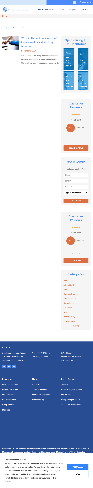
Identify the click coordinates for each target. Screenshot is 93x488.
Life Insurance (8, 395)
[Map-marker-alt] (4, 366)
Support (72, 9)
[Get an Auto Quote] (69, 59)
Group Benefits (8, 405)
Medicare (6, 410)
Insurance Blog (38, 400)
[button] (72, 253)
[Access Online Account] (83, 81)
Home (4, 16)
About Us (35, 384)
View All (76, 326)
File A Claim (66, 395)
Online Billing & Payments (71, 389)
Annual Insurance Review (71, 405)
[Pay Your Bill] (83, 59)
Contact (84, 9)
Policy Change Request (70, 400)
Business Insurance (10, 389)
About (61, 9)
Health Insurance (9, 400)
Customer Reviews (39, 389)
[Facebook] (9, 366)
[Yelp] (14, 366)
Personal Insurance (10, 384)
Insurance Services (45, 9)
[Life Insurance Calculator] (69, 81)
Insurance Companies (41, 395)
